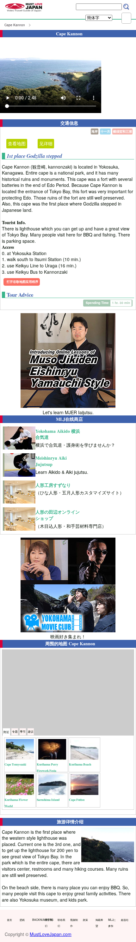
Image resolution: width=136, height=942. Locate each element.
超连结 (124, 919)
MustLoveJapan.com (50, 934)
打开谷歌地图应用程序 (22, 281)
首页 (9, 919)
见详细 (46, 143)
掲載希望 (99, 923)
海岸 (94, 131)
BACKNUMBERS (37, 919)
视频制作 (74, 923)
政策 (85, 919)
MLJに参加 (112, 923)
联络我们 (61, 923)
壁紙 (22, 919)
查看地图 (17, 143)
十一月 (105, 131)
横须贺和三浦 (122, 131)
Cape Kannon (14, 25)
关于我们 (49, 923)
